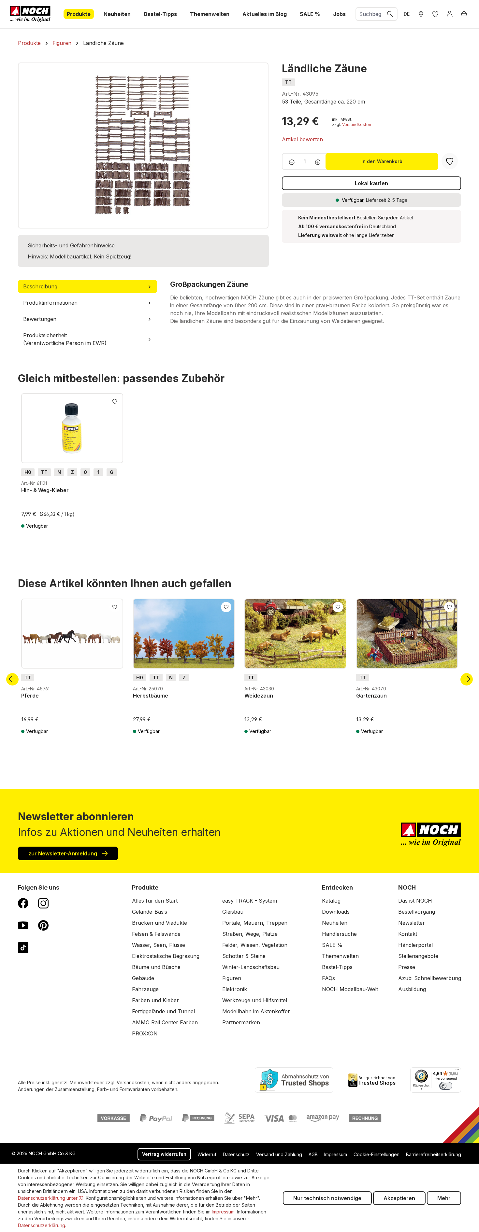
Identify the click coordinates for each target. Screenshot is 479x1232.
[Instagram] (43, 903)
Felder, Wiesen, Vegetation (254, 945)
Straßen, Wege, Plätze (250, 934)
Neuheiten (334, 923)
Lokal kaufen (371, 183)
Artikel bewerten (302, 139)
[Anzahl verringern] (290, 161)
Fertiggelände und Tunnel (163, 1011)
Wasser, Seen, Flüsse (158, 945)
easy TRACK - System (249, 900)
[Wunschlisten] (435, 14)
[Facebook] (23, 903)
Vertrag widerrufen (164, 1154)
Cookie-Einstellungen (376, 1154)
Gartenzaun (371, 695)
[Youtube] (23, 925)
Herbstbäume (150, 695)
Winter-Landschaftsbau (251, 967)
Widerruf (206, 1154)
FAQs (328, 978)
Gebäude (143, 978)
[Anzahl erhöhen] (320, 161)
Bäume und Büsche (156, 967)
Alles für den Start (155, 900)
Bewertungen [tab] (39, 319)
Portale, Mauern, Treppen (254, 923)
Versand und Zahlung (279, 1154)
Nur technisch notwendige (327, 1198)
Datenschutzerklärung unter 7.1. (51, 1198)
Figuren (231, 978)
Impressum (335, 1154)
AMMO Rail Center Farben (165, 1022)
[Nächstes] (466, 679)
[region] (143, 145)
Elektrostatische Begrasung (165, 956)
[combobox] (370, 14)
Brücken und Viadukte (159, 923)
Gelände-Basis (149, 911)
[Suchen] (390, 14)
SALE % (332, 945)
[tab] (87, 286)
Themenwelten (340, 956)
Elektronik (234, 989)
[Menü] (457, 1071)
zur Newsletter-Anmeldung (63, 853)
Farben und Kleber (155, 1000)
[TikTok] (23, 947)
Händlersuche (339, 934)
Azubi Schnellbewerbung (429, 978)
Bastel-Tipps (337, 967)
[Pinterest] (43, 925)
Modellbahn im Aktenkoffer (256, 1011)
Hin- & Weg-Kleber (45, 490)
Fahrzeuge (145, 989)
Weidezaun (258, 695)
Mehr (444, 1198)
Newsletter (411, 923)
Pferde (30, 695)
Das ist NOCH (415, 900)
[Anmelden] (449, 14)
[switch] (445, 1086)
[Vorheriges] (12, 679)
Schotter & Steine (244, 956)
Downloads (336, 911)
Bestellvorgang (416, 911)
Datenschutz (236, 1154)
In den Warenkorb (381, 161)
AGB (313, 1154)
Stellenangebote (418, 956)
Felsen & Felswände (156, 934)
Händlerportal (415, 945)
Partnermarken (241, 1022)
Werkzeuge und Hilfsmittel (254, 1000)
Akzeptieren (399, 1198)
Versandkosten (356, 124)
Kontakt (407, 934)
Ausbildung (412, 989)
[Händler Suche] (421, 14)
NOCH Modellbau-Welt (350, 989)
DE (407, 14)
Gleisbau (232, 911)
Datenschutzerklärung (41, 1225)
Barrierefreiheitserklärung (433, 1154)
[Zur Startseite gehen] (30, 14)
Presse (406, 967)
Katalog (331, 900)
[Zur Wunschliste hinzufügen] (114, 401)
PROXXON (145, 1033)
